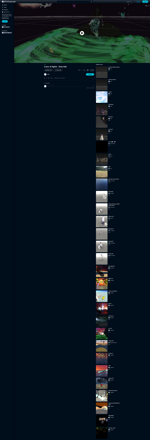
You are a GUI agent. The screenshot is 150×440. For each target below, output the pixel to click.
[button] (79, 70)
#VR (45, 64)
